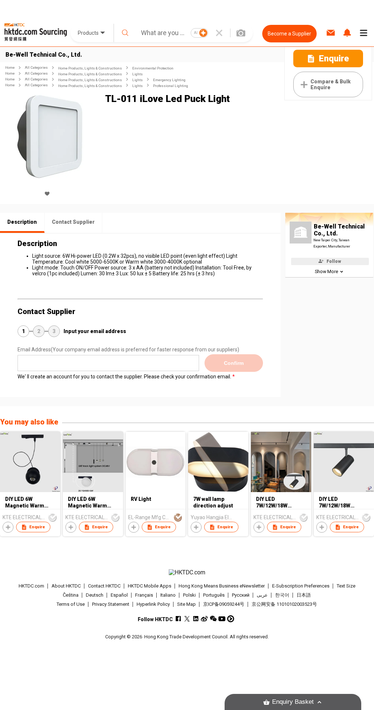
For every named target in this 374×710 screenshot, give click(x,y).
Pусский (240, 595)
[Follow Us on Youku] (230, 618)
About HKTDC (66, 586)
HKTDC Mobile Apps (149, 586)
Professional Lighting (170, 86)
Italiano (168, 595)
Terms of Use (71, 604)
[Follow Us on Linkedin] (195, 618)
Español (119, 595)
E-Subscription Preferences (300, 586)
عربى (262, 595)
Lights (137, 74)
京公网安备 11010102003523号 (284, 604)
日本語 (304, 595)
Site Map (186, 604)
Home (10, 67)
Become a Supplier (289, 34)
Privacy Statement (110, 604)
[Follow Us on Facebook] (178, 618)
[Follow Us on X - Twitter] (186, 618)
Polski (189, 595)
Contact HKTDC (104, 586)
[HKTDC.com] (187, 572)
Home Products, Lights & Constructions (90, 68)
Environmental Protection (152, 68)
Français (144, 595)
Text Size (346, 586)
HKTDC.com (31, 586)
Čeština (71, 595)
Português (214, 595)
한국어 (282, 595)
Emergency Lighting (169, 80)
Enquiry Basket (293, 701)
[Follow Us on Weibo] (204, 618)
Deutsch (94, 595)
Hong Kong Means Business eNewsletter (222, 586)
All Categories (36, 67)
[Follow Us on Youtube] (221, 618)
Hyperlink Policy (153, 604)
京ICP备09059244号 (223, 604)
